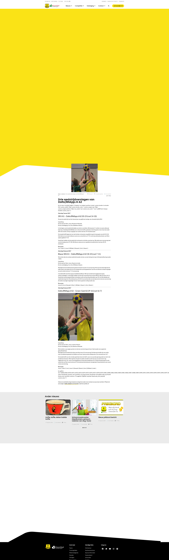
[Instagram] (113, 548)
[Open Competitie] (83, 6)
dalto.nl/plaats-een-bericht (71, 383)
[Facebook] (102, 548)
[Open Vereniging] (94, 6)
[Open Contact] (104, 6)
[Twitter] (106, 548)
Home (59, 193)
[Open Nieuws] (71, 6)
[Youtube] (110, 548)
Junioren (63, 193)
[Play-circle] (117, 548)
